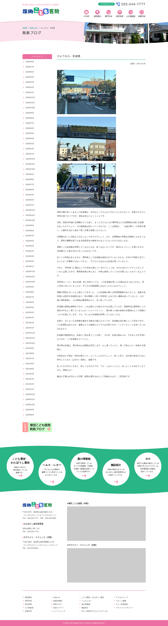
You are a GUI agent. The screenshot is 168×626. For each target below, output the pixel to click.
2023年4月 (30, 251)
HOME (86, 14)
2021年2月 (30, 384)
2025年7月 (30, 123)
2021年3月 (30, 379)
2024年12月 (30, 159)
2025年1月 (30, 154)
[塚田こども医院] (41, 15)
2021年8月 (30, 353)
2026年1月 (30, 92)
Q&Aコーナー (58, 608)
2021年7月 (30, 358)
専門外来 (109, 14)
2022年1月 (30, 328)
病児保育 (120, 14)
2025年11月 (30, 103)
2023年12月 (30, 210)
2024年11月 (30, 164)
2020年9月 (30, 410)
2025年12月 (30, 97)
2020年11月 (30, 399)
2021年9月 (30, 348)
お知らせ (56, 597)
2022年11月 (30, 277)
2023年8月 (30, 231)
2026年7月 (30, 67)
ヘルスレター (87, 601)
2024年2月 (30, 200)
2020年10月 (30, 405)
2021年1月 (30, 389)
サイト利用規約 (122, 604)
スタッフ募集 (121, 601)
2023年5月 (30, 246)
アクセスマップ (122, 597)
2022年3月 (30, 318)
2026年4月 (30, 77)
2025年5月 (30, 133)
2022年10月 (30, 282)
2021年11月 (30, 338)
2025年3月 (30, 144)
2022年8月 (30, 292)
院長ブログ (34, 28)
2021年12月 (30, 333)
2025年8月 (30, 118)
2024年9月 (30, 174)
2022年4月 (30, 312)
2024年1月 (30, 205)
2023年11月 (30, 215)
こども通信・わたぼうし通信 (93, 597)
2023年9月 (30, 225)
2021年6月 (30, 364)
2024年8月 (30, 179)
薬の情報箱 (86, 604)
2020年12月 (30, 394)
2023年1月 (30, 266)
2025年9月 (30, 113)
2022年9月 (30, 287)
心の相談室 (131, 14)
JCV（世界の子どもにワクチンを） (95, 611)
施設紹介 (85, 608)
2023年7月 (30, 236)
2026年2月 (30, 87)
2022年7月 (30, 297)
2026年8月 (30, 62)
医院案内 (97, 14)
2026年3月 (30, 82)
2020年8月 (30, 415)
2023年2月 (30, 261)
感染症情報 (57, 601)
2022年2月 (30, 323)
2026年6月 (30, 72)
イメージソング (59, 611)
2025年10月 (30, 108)
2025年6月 (30, 128)
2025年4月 (30, 138)
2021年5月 (30, 369)
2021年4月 (30, 374)
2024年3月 (30, 195)
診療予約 (142, 14)
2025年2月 (30, 149)
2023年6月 (30, 241)
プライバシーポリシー (124, 608)
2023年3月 (30, 256)
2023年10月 (30, 220)
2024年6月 (30, 190)
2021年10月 (30, 343)
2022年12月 (30, 271)
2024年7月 (30, 184)
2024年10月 (30, 169)
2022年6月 (30, 302)
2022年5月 (30, 307)
